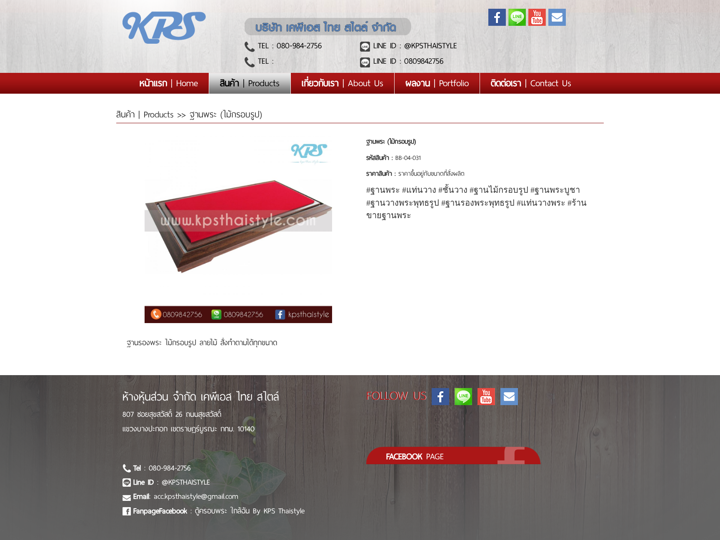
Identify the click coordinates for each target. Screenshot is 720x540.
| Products (250, 83)
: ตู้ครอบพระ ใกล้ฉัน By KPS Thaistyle (219, 511)
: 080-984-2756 (162, 468)
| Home (174, 83)
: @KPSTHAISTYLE (171, 482)
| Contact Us (531, 83)
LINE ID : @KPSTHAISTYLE (413, 45)
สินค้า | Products (147, 114)
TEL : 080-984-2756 (288, 45)
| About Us (342, 83)
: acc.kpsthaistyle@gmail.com (185, 496)
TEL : (264, 61)
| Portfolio (437, 83)
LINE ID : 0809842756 (406, 61)
